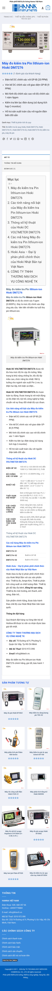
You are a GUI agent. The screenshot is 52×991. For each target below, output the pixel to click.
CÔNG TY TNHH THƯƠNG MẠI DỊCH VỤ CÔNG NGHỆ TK (24, 276)
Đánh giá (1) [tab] (9, 169)
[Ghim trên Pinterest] (18, 139)
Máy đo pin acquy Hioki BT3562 (39, 832)
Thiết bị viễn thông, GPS (25, 17)
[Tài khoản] (42, 8)
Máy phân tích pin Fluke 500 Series (13, 753)
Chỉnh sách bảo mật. (11, 947)
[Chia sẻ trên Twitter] (11, 139)
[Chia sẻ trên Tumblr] (29, 139)
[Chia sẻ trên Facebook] (7, 139)
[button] (4, 7)
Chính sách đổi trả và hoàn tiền (16, 955)
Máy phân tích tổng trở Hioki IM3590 (38, 793)
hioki (23, 127)
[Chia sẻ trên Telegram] (32, 139)
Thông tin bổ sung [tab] (12, 163)
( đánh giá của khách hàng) (27, 73)
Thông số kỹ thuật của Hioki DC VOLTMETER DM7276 (25, 227)
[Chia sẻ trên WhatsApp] (4, 139)
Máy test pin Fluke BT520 (13, 873)
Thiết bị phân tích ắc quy (21, 122)
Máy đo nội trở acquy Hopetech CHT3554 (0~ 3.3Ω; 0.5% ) (13, 833)
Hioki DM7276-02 (20, 130)
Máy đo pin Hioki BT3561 (13, 713)
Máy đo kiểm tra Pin (17, 289)
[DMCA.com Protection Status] (10, 960)
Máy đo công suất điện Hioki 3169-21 (13, 793)
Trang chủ (8, 17)
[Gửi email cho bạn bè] (14, 139)
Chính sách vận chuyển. (12, 951)
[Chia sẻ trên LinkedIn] (25, 139)
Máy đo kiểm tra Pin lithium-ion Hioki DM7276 (25, 193)
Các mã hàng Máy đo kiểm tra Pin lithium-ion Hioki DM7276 (27, 242)
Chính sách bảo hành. (11, 943)
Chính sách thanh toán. (12, 939)
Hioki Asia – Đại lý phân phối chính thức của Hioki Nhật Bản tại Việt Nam (26, 259)
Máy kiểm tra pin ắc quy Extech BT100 (39, 753)
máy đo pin (9, 133)
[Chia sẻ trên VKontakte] (22, 139)
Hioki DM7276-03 (35, 130)
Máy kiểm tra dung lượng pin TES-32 (38, 714)
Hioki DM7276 (32, 127)
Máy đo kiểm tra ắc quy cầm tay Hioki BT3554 (39, 874)
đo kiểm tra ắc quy (13, 127)
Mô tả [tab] (7, 157)
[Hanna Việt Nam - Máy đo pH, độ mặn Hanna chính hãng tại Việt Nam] (24, 8)
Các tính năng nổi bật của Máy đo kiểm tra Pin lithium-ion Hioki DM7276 (25, 210)
